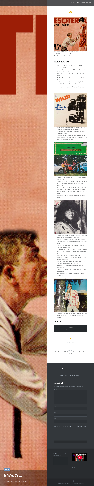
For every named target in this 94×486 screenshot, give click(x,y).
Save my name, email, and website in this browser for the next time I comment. (70, 427)
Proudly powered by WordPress (63, 483)
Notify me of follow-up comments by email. (65, 432)
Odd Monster (12, 481)
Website (56, 418)
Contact (88, 2)
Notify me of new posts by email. (62, 437)
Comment (56, 389)
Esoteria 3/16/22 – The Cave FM (72, 375)
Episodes (7, 469)
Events (83, 2)
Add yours (84, 369)
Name (55, 406)
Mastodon (74, 467)
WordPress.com (80, 483)
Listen (77, 2)
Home (72, 2)
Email (55, 412)
